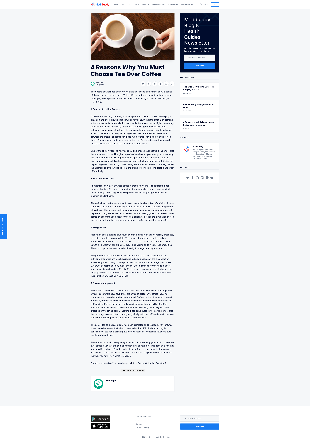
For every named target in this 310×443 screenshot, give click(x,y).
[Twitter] (187, 177)
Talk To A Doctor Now (132, 370)
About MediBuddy (143, 417)
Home (116, 4)
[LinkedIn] (202, 177)
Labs (137, 4)
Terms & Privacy (142, 428)
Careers (139, 424)
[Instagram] (197, 177)
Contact (139, 420)
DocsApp (99, 83)
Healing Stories (187, 4)
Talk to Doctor (126, 4)
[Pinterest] (207, 177)
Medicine (145, 4)
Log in (215, 4)
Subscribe (200, 65)
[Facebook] (192, 177)
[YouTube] (211, 177)
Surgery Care (173, 4)
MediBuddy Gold (158, 4)
